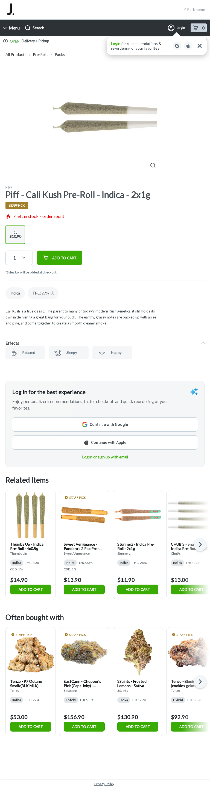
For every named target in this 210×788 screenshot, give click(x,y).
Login (181, 27)
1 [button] (14, 258)
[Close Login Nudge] (199, 46)
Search (38, 27)
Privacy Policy (104, 784)
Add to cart (31, 589)
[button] (157, 46)
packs (60, 54)
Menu (14, 27)
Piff (9, 187)
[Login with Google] (177, 45)
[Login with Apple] (188, 45)
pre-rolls (40, 54)
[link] (15, 293)
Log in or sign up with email (105, 457)
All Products (16, 54)
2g (15, 234)
